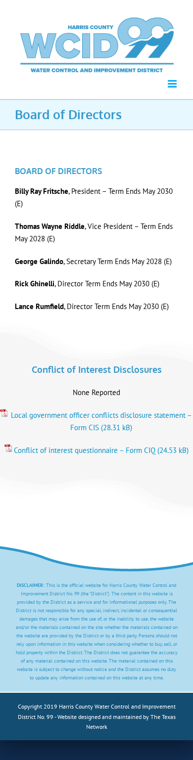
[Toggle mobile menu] (173, 84)
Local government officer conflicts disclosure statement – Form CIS (101, 421)
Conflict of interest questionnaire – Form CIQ (84, 450)
